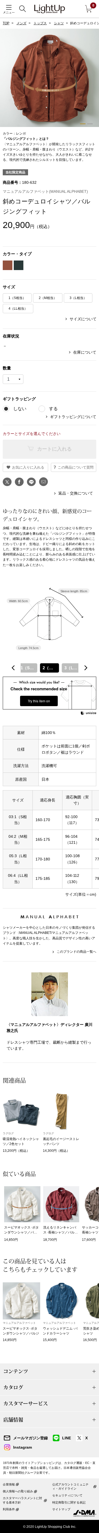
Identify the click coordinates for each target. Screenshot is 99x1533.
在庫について (84, 352)
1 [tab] (83, 123)
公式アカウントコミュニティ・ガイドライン (70, 1486)
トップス (40, 23)
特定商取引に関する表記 (69, 1502)
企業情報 (9, 1484)
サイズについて (83, 319)
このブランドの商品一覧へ (76, 952)
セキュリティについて (67, 1495)
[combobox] (49, 668)
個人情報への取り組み (18, 1491)
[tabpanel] (49, 95)
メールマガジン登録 (30, 1438)
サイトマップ (61, 1509)
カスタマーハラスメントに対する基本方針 (22, 1500)
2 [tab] (90, 123)
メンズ (21, 23)
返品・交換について (75, 493)
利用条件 (9, 1509)
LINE (66, 1438)
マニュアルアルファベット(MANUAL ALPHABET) (45, 191)
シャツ (59, 23)
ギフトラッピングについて (73, 417)
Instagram (22, 1447)
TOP (6, 23)
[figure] (13, 667)
